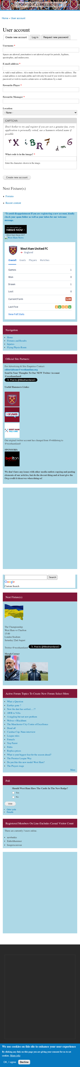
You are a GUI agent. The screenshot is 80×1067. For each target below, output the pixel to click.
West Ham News (13, 235)
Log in (35, 37)
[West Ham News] (14, 237)
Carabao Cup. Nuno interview (21, 731)
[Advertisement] (40, 527)
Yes (17, 792)
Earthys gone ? (14, 705)
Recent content (13, 203)
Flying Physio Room (16, 347)
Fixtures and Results (17, 340)
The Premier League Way (19, 758)
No (17, 796)
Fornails (11, 739)
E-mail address (11, 63)
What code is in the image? (20, 154)
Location (7, 108)
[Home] (40, 5)
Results (10, 812)
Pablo (9, 747)
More (72, 769)
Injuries (10, 344)
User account (18, 18)
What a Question (15, 701)
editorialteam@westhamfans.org (21, 369)
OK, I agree (10, 1062)
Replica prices (14, 750)
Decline (24, 1062)
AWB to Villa (13, 713)
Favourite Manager (14, 96)
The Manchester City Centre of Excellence (27, 724)
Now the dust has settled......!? (21, 709)
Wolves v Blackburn (16, 720)
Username (9, 45)
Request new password (55, 37)
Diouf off (11, 728)
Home (5, 18)
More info (15, 1055)
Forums (10, 196)
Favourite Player (12, 85)
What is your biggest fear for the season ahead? (29, 754)
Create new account (15, 37)
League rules (13, 735)
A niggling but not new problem (22, 716)
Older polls (11, 809)
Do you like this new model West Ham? (26, 762)
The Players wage (15, 765)
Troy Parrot (12, 743)
